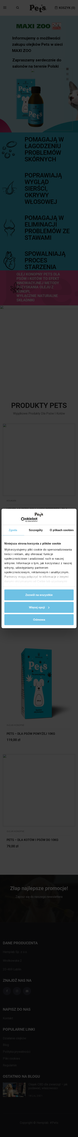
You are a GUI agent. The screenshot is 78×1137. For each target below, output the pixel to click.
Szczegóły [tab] (36, 530)
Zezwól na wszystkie (39, 594)
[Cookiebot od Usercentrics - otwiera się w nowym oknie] (20, 519)
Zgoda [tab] (13, 530)
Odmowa (39, 619)
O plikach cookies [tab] (62, 530)
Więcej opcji (37, 607)
